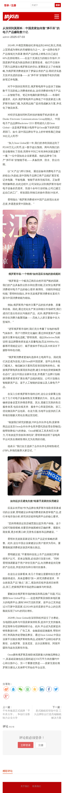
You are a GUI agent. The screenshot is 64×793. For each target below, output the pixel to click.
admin (6, 37)
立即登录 (26, 745)
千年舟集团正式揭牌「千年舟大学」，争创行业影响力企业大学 (16, 714)
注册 (40, 745)
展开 (56, 16)
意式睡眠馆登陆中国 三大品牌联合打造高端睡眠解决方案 (47, 714)
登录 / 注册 (10, 5)
